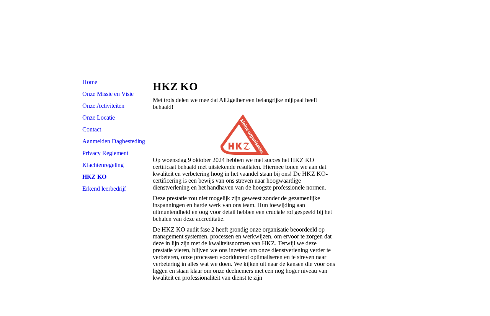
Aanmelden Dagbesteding (113, 141)
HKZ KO (94, 176)
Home (89, 82)
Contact (91, 129)
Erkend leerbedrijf (104, 188)
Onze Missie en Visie (108, 94)
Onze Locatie (98, 117)
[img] (245, 38)
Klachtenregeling (103, 165)
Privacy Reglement (105, 153)
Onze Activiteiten (103, 105)
